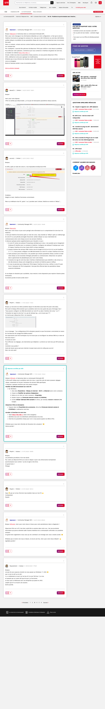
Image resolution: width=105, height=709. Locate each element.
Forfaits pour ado (81, 7)
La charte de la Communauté (16, 612)
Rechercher (51, 2)
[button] (7, 75)
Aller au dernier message (12, 68)
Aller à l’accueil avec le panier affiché (91, 2)
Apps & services (61, 2)
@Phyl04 (12, 378)
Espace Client (100, 2)
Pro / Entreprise (71, 2)
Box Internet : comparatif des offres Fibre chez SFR (88, 77)
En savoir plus (76, 173)
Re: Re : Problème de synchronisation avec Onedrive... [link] (62, 16)
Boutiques (85, 2)
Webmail (96, 2)
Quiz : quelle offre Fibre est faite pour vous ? (89, 86)
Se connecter (98, 12)
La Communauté (26, 12)
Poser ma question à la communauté (84, 50)
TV (72, 7)
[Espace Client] (100, 2)
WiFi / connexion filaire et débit (38, 16)
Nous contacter (37, 12)
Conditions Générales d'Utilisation (37, 612)
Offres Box (78, 151)
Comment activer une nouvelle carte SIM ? (85, 31)
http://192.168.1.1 (24, 52)
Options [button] (97, 16)
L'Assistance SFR (15, 12)
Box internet (22, 7)
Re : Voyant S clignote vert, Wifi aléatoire (85, 107)
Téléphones (43, 7)
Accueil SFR (6, 2)
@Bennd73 (13, 34)
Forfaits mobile (33, 7)
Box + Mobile (52, 7)
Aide (79, 2)
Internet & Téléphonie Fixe (22, 16)
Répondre (60, 75)
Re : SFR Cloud (77, 148)
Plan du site (53, 612)
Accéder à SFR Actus (79, 94)
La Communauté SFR (9, 16)
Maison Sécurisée (63, 7)
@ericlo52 (13, 228)
